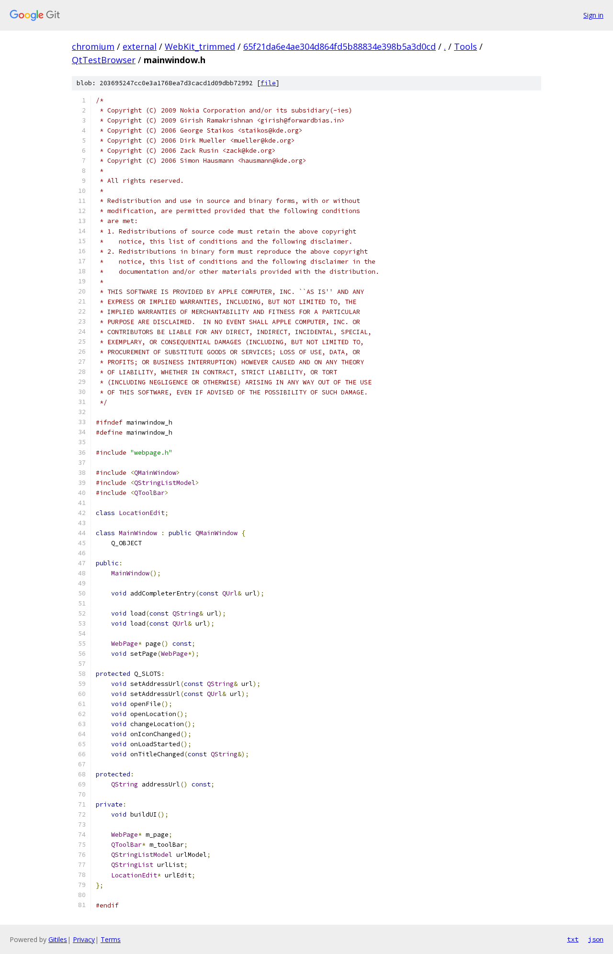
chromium (93, 46)
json (595, 939)
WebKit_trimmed (200, 46)
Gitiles (57, 939)
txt (573, 939)
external (140, 46)
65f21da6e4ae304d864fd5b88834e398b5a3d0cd (339, 46)
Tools (465, 46)
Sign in (593, 15)
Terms (111, 939)
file (268, 83)
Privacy (84, 939)
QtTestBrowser (104, 60)
